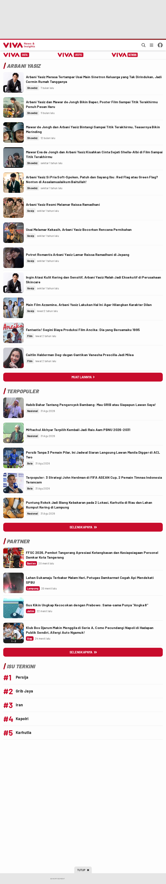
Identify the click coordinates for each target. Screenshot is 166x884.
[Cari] (143, 45)
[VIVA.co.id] (18, 45)
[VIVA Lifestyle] (70, 55)
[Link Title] (13, 82)
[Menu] (151, 45)
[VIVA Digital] (16, 55)
